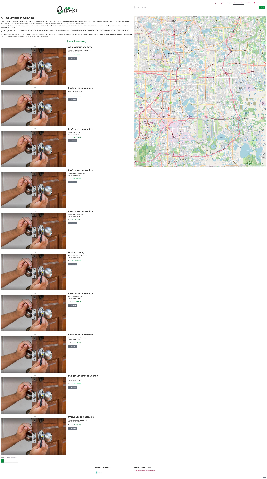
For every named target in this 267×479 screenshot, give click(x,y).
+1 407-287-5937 (76, 383)
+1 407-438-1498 (76, 425)
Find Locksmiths (238, 3)
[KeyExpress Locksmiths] (264, 63)
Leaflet (249, 166)
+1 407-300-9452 (76, 260)
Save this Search (80, 41)
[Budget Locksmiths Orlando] (168, 108)
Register (222, 3)
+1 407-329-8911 (76, 96)
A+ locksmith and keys (80, 47)
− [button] (135, 20)
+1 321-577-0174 (76, 55)
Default (70, 41)
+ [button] (135, 18)
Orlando (257, 3)
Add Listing (248, 3)
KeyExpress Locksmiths (80, 88)
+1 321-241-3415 (76, 178)
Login (215, 3)
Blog (263, 3)
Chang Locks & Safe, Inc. (81, 417)
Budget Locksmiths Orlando (83, 375)
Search (262, 7)
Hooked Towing (76, 252)
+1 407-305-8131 (76, 342)
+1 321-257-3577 (76, 301)
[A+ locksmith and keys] (136, 116)
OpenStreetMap (258, 166)
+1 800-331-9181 (76, 219)
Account (229, 3)
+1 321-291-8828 (76, 137)
